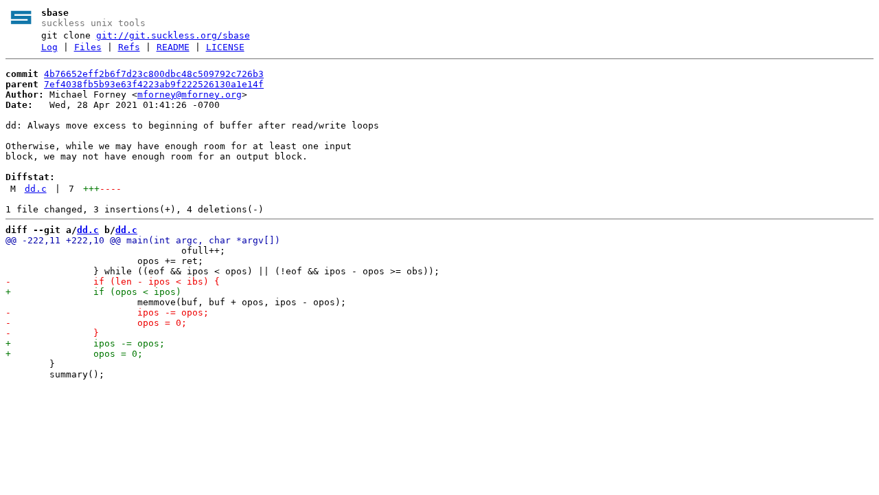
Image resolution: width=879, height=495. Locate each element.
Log (49, 47)
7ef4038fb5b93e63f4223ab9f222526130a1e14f (154, 84)
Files (88, 47)
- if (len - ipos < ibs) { (112, 281)
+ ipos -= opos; (85, 343)
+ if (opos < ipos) (93, 292)
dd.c (36, 189)
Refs (129, 47)
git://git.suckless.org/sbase (173, 35)
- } (52, 333)
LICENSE (225, 47)
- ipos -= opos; (107, 312)
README (173, 47)
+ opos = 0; (74, 354)
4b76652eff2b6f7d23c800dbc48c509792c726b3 (154, 74)
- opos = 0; (96, 323)
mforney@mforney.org (189, 94)
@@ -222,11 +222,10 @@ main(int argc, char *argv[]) (142, 240)
